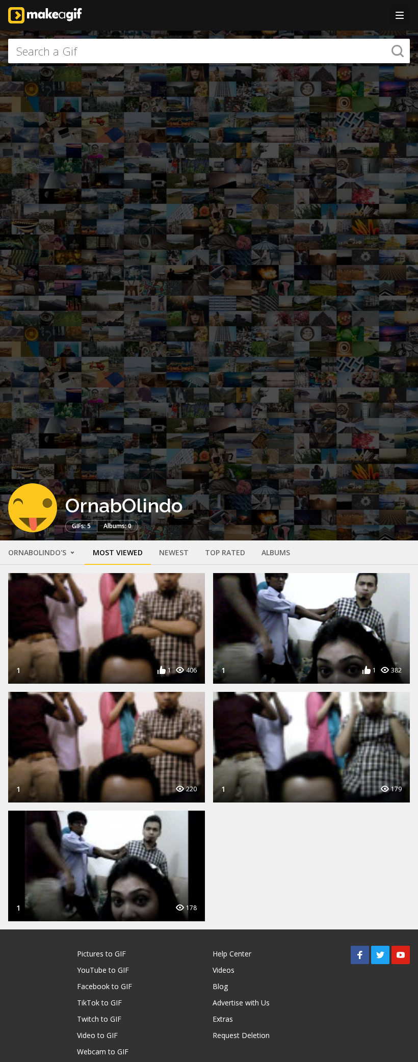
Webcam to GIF (102, 1051)
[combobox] (209, 51)
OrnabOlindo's (38, 552)
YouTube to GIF (103, 970)
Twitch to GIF (99, 1019)
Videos (223, 970)
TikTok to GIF (99, 1002)
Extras (223, 1019)
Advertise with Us (241, 1002)
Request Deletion (241, 1035)
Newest (174, 552)
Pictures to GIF (101, 954)
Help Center (232, 954)
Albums (276, 552)
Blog (220, 986)
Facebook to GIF (104, 986)
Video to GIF (97, 1035)
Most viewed (118, 552)
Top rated (225, 552)
